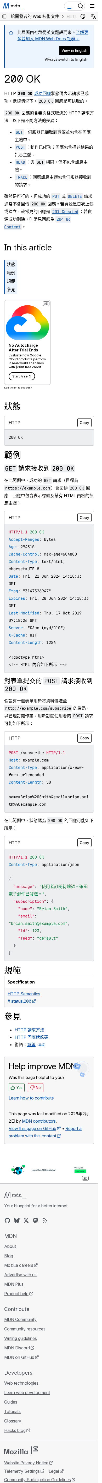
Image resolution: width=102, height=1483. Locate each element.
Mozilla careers (18, 1265)
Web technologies (21, 1383)
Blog (8, 1255)
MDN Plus (14, 1284)
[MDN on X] (26, 1220)
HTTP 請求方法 (29, 1029)
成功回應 (42, 93)
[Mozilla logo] (21, 1450)
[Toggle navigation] (92, 6)
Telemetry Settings (22, 1471)
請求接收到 (39, 468)
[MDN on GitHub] (7, 1220)
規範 (11, 281)
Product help (16, 1293)
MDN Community (20, 1319)
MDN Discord (17, 1347)
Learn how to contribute (31, 1098)
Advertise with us (20, 1274)
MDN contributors (39, 1121)
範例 (11, 272)
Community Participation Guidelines (37, 1479)
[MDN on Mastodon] (35, 1220)
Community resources (25, 1328)
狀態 (11, 264)
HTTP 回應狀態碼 (31, 1037)
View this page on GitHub (32, 1128)
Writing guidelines (20, 1338)
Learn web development (27, 1392)
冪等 (31, 1044)
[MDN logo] (15, 1195)
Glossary (12, 1421)
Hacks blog (15, 1430)
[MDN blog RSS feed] (45, 1220)
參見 (11, 289)
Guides (10, 1402)
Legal (54, 1471)
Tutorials (12, 1411)
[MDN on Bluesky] (17, 1220)
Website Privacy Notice (26, 1462)
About (10, 1246)
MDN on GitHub (19, 1357)
